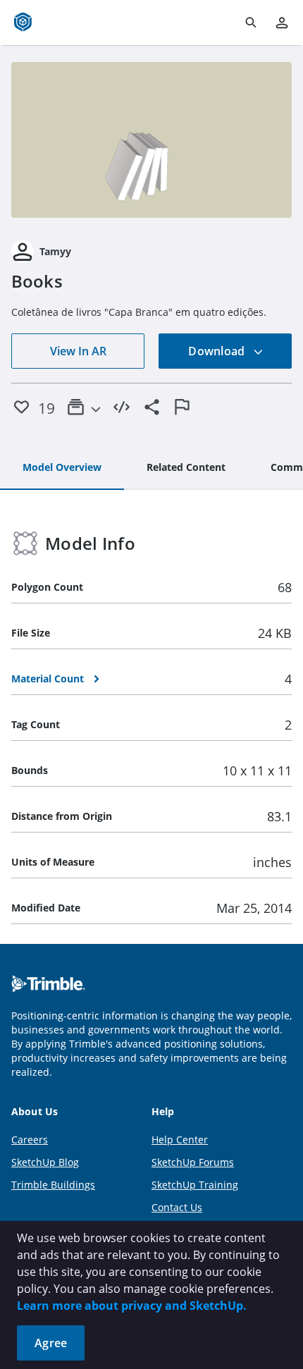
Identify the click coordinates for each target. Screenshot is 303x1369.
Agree (51, 1343)
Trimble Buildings (53, 1184)
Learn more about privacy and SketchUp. (132, 1305)
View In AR (78, 351)
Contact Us (177, 1207)
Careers (29, 1139)
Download (217, 351)
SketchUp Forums (193, 1162)
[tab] (62, 468)
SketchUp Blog (45, 1162)
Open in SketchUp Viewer (151, 140)
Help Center (180, 1139)
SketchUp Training (195, 1184)
